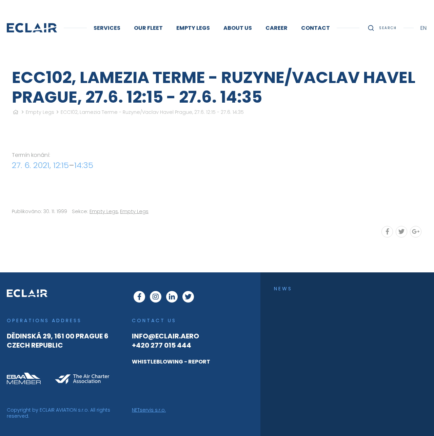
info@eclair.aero (165, 336)
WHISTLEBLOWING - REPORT (171, 362)
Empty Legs (40, 112)
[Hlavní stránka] (15, 112)
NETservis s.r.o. (149, 410)
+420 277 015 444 (161, 345)
